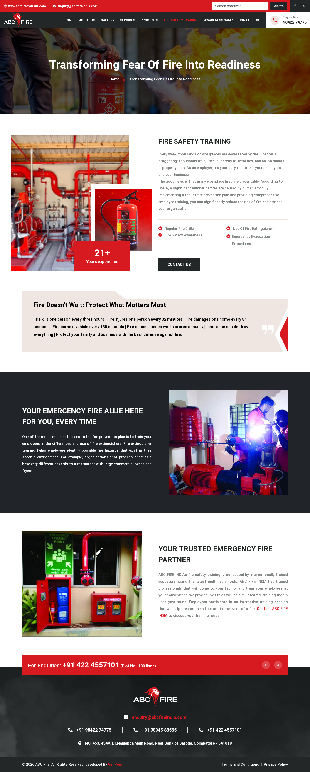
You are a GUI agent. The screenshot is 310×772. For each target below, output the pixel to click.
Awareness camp (218, 20)
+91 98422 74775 (93, 730)
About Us (87, 20)
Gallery (107, 20)
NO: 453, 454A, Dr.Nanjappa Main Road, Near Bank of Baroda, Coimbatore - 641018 (158, 743)
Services (127, 20)
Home (69, 20)
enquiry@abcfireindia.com (77, 6)
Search (278, 6)
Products (149, 20)
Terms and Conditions (240, 764)
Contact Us (249, 20)
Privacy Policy (276, 764)
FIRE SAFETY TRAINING (181, 20)
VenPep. (115, 764)
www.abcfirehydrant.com (27, 6)
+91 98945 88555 (159, 730)
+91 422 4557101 (90, 665)
